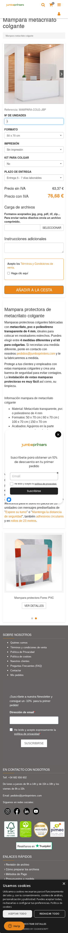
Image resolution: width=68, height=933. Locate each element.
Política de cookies (20, 656)
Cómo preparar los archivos (22, 869)
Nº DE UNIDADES (15, 115)
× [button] (63, 883)
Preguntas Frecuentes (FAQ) (26, 665)
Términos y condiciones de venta (28, 647)
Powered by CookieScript (34, 928)
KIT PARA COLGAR (16, 157)
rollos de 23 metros (23, 520)
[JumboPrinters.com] (15, 4)
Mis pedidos (17, 675)
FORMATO (11, 129)
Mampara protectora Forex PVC (34, 598)
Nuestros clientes (19, 661)
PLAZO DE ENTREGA (17, 171)
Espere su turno (16, 512)
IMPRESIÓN (11, 143)
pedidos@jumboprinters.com (36, 353)
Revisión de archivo (17, 864)
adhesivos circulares (50, 516)
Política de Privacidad (22, 652)
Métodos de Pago (16, 874)
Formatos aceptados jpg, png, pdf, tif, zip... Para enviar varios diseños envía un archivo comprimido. (32, 217)
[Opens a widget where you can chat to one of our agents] (14, 926)
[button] (34, 924)
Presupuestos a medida (20, 879)
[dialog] (34, 906)
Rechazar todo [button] (49, 913)
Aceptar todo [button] (17, 913)
